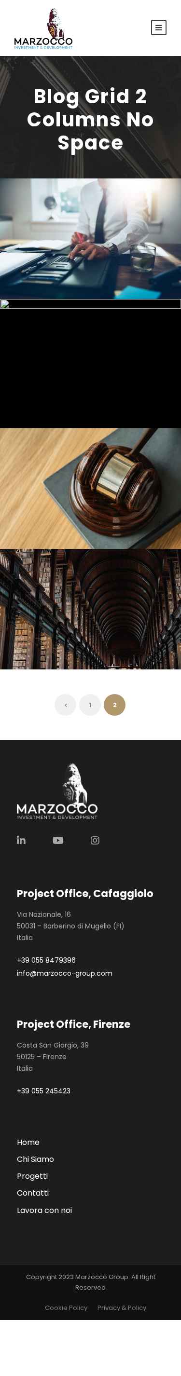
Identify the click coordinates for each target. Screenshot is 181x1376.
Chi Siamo (35, 1159)
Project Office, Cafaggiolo (85, 893)
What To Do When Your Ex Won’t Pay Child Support (94, 469)
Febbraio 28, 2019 (94, 253)
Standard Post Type (94, 620)
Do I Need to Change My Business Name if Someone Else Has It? (94, 219)
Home (28, 1142)
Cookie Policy (66, 1307)
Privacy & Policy (121, 1307)
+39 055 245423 (43, 1091)
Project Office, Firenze (73, 1024)
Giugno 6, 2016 (75, 636)
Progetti (32, 1176)
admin (100, 266)
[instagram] (95, 840)
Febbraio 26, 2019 (94, 503)
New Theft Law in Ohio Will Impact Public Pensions (94, 349)
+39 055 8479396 (46, 960)
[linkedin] (21, 840)
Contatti (33, 1193)
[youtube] (58, 840)
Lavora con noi (44, 1210)
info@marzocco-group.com (64, 973)
